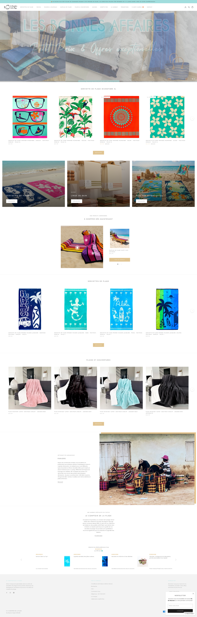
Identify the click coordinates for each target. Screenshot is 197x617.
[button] (22, 560)
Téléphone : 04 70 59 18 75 (98, 594)
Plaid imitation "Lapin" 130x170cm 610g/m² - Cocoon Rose (27, 411)
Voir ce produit (120, 259)
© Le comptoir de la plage (14, 610)
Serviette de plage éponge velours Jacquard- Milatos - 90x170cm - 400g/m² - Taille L (164, 333)
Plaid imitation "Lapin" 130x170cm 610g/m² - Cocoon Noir (72, 411)
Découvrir (98, 74)
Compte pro (104, 7)
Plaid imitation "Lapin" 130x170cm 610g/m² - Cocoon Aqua (119, 411)
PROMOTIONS (125, 7)
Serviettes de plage (26, 7)
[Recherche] (189, 7)
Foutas (39, 7)
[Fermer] (193, 593)
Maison (94, 7)
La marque (114, 7)
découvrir (98, 152)
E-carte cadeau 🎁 (138, 7)
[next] (192, 118)
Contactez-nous (95, 591)
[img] (98, 549)
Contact (149, 7)
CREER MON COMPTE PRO (97, 599)
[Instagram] (10, 592)
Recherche (94, 586)
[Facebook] (6, 592)
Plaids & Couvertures (82, 7)
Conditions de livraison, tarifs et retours (102, 584)
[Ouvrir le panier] (192, 7)
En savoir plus (98, 535)
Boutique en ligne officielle (13, 613)
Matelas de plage (66, 7)
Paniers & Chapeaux (50, 7)
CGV (92, 589)
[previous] (5, 118)
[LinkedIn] (13, 592)
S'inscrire (180, 611)
